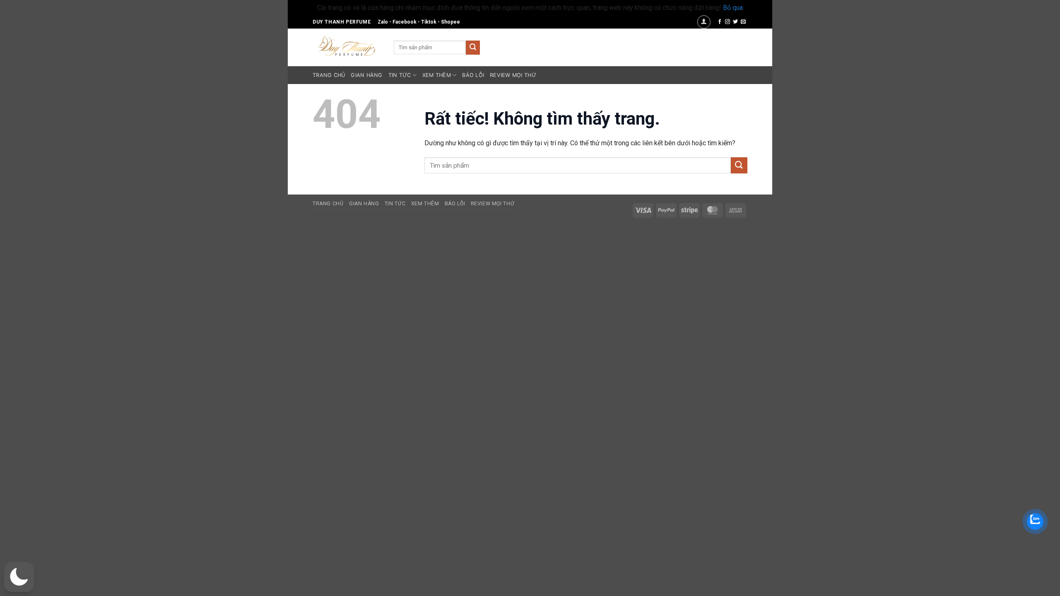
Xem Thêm (436, 75)
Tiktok (428, 22)
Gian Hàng (366, 75)
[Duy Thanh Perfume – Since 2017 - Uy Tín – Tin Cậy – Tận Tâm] (347, 45)
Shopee (450, 22)
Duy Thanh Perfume (342, 22)
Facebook (405, 22)
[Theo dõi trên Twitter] (735, 22)
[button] (704, 22)
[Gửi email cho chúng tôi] (743, 22)
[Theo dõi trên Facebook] (719, 22)
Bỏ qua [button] (733, 8)
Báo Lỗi (473, 75)
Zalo (383, 22)
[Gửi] (473, 48)
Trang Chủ (329, 75)
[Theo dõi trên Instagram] (727, 22)
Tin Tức (399, 75)
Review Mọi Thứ (513, 75)
